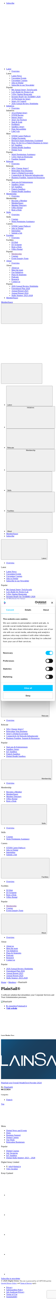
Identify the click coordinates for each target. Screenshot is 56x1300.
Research (15, 279)
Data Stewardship (18, 129)
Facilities (10, 235)
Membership (11, 194)
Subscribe (10, 3)
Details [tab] (28, 610)
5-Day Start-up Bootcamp (22, 157)
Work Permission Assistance (23, 221)
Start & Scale (16, 122)
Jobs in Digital (17, 83)
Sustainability (11, 1297)
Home (3, 982)
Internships (15, 231)
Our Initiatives (17, 272)
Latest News (16, 76)
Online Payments (18, 138)
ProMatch (15, 124)
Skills (8, 212)
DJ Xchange (16, 245)
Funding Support (18, 159)
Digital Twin (16, 150)
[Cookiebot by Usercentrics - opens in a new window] (35, 602)
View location (12, 1169)
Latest (8, 69)
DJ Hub (14, 242)
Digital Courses (12, 1151)
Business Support (13, 1135)
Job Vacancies (12, 1153)
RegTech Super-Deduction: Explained (27, 140)
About (8, 261)
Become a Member (19, 201)
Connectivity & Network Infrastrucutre (27, 175)
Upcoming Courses (19, 80)
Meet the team (17, 270)
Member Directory (19, 205)
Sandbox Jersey (17, 127)
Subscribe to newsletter (10, 1278)
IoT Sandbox (16, 145)
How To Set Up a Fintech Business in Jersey (29, 143)
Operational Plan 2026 (20, 288)
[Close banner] (52, 603)
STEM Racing (17, 115)
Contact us (15, 281)
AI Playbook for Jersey (20, 99)
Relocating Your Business (22, 171)
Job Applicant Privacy (15, 1292)
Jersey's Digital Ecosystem (22, 173)
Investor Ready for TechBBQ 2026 (26, 97)
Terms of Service (26, 1283)
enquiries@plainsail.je (16, 1006)
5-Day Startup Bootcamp (21, 94)
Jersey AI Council (18, 101)
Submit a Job (16, 233)
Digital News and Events (16, 1130)
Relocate (9, 161)
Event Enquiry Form (19, 258)
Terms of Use (11, 1294)
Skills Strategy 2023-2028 (22, 295)
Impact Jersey (17, 117)
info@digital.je (15, 1166)
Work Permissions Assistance (23, 154)
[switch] (49, 661)
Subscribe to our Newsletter (22, 85)
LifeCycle (15, 131)
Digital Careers (12, 1137)
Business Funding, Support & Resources (28, 177)
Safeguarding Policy (14, 1290)
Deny (28, 695)
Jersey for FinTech (19, 120)
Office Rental (17, 208)
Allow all (28, 688)
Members (12, 982)
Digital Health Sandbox (21, 147)
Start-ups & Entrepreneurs (22, 182)
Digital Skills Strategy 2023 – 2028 (20, 1158)
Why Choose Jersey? (20, 168)
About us (15, 268)
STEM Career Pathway (21, 136)
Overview (15, 71)
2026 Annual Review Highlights (24, 103)
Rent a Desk (16, 210)
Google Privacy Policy (9, 1283)
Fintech (9, 1100)
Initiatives (10, 106)
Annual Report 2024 (19, 293)
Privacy (9, 1287)
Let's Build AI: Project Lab (22, 92)
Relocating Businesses (15, 1142)
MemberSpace (17, 203)
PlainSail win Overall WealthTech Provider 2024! (21, 1083)
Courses (14, 219)
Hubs (8, 1133)
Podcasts (15, 277)
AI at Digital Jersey (19, 113)
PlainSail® (8, 1087)
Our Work (10, 1140)
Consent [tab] (10, 610)
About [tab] (46, 610)
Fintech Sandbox (18, 189)
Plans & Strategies (18, 275)
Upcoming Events (18, 78)
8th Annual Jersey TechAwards (24, 90)
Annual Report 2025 (19, 291)
